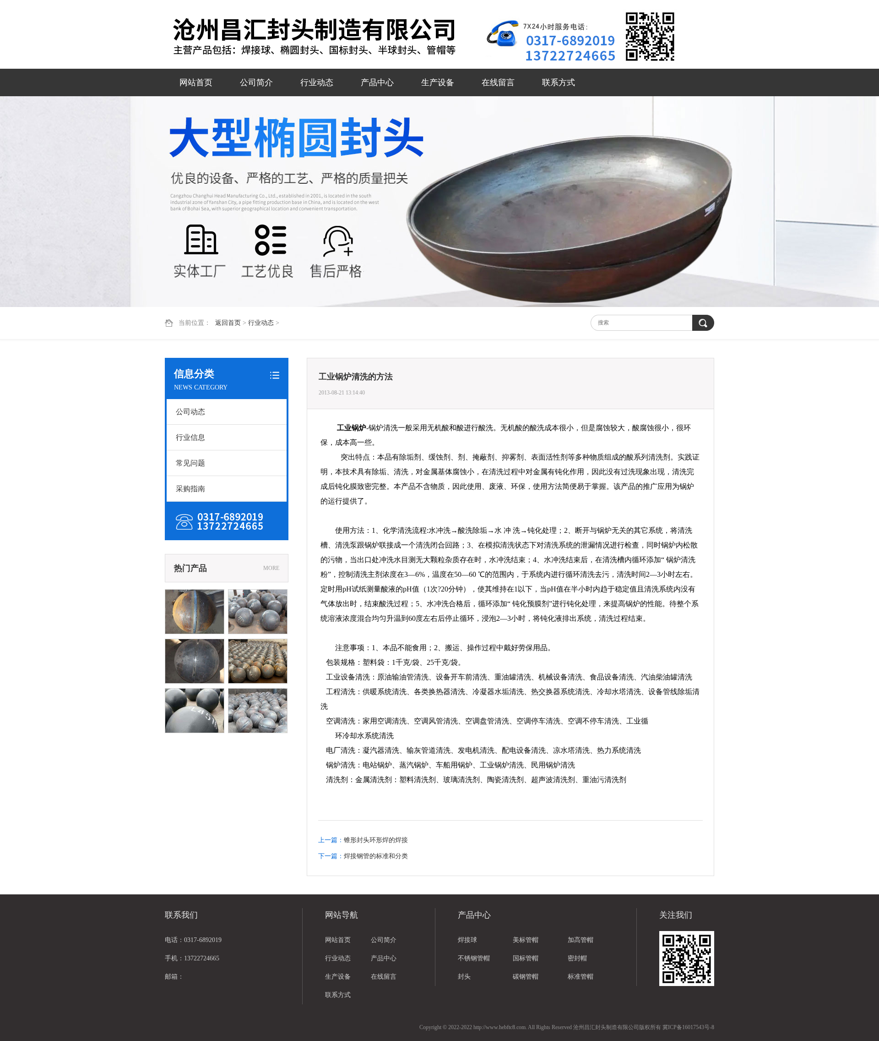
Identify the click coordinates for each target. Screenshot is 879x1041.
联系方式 (558, 82)
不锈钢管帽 (474, 958)
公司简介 (256, 82)
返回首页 (228, 322)
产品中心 (377, 82)
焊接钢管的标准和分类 (376, 856)
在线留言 (498, 82)
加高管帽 (580, 940)
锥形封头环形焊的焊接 (376, 840)
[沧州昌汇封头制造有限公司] (325, 35)
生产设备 (437, 82)
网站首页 (195, 82)
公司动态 (190, 412)
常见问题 (190, 463)
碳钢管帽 (525, 976)
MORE (271, 568)
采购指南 (190, 489)
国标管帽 (525, 958)
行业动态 (316, 82)
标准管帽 (580, 976)
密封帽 (577, 958)
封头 (464, 976)
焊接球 (467, 940)
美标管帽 (525, 940)
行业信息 (190, 437)
